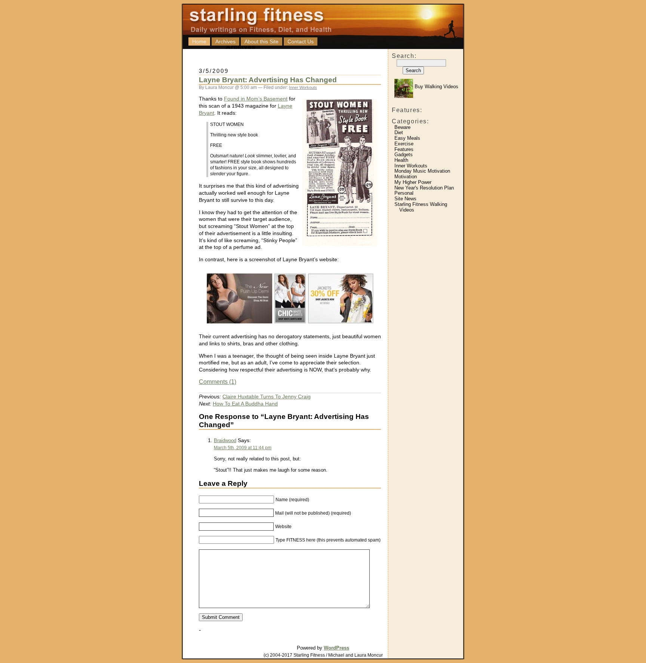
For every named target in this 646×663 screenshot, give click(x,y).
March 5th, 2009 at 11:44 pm (242, 447)
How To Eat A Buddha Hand (245, 404)
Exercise (403, 144)
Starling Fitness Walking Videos (420, 207)
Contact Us (300, 41)
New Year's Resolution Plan (424, 188)
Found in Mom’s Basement (255, 99)
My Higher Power (412, 182)
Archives (225, 41)
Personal (403, 193)
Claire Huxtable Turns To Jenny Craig (266, 397)
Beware (402, 127)
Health (401, 160)
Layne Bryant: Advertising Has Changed (268, 80)
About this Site (261, 41)
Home (199, 41)
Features (403, 149)
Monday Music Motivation (422, 171)
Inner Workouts (410, 166)
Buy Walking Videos (435, 86)
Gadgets (403, 154)
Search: (404, 56)
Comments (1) (217, 382)
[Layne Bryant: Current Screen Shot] (290, 326)
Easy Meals (407, 138)
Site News (405, 198)
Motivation (405, 176)
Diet (398, 132)
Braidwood (225, 440)
